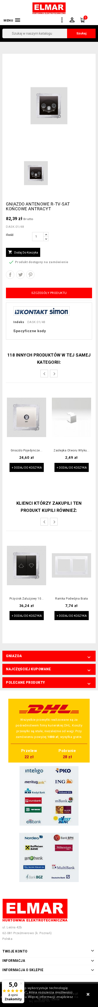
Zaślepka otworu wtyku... (71, 450)
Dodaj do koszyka (23, 252)
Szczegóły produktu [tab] (49, 293)
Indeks (18, 322)
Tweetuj (20, 275)
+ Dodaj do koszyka (27, 467)
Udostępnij (10, 275)
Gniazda (14, 656)
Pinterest (30, 275)
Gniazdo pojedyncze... (27, 450)
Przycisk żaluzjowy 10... (27, 598)
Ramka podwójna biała (71, 598)
